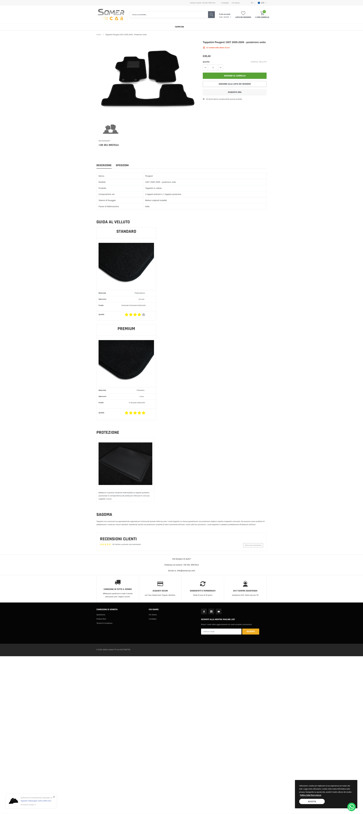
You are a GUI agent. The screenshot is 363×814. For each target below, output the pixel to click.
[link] (110, 129)
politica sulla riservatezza (310, 795)
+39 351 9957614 (109, 145)
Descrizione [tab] (104, 165)
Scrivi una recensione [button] (253, 545)
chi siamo (236, 3)
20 (207, 99)
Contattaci (225, 3)
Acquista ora (234, 92)
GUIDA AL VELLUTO (259, 62)
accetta (312, 801)
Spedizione (100, 615)
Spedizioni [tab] (122, 165)
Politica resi (101, 619)
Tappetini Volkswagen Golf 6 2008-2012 (36, 801)
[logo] (110, 14)
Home (98, 35)
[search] (211, 14)
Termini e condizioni (104, 623)
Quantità (206, 62)
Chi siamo (153, 615)
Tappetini (179, 26)
